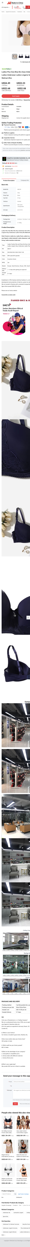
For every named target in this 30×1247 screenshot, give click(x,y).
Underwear (19, 11)
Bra (24, 11)
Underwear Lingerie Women (9, 1232)
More (3, 1235)
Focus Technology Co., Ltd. (20, 1240)
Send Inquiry (15, 96)
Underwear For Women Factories (11, 1224)
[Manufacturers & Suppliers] (15, 2)
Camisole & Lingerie (18, 1212)
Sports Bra (5, 1216)
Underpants (19, 1197)
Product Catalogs (24, 1194)
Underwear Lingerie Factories (10, 1228)
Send (15, 1103)
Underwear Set (6, 1212)
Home (3, 11)
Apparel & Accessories (11, 11)
